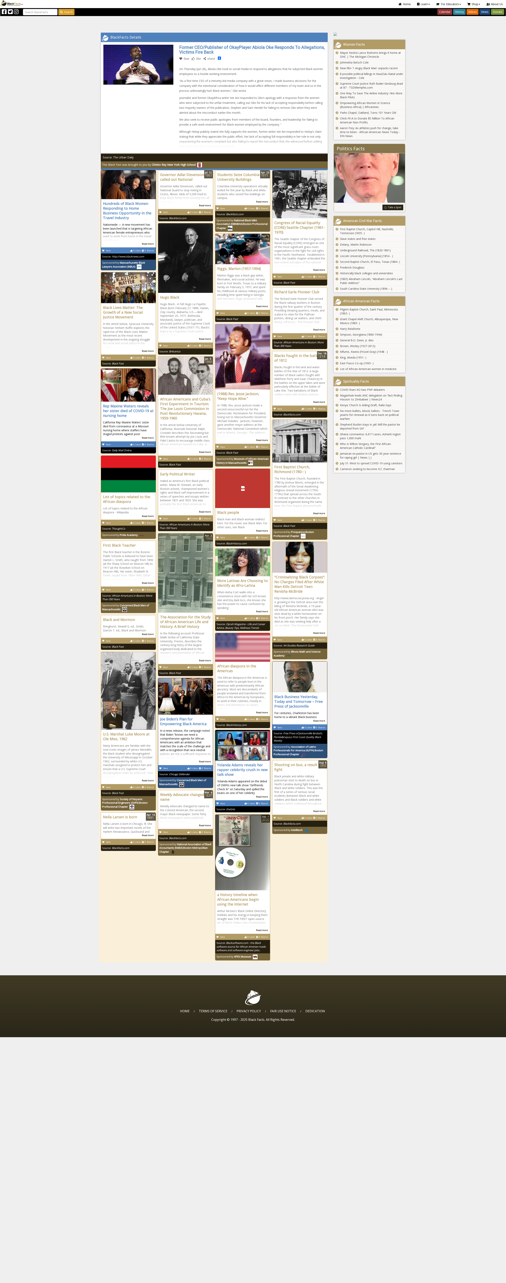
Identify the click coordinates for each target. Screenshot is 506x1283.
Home (407, 4)
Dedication (315, 1011)
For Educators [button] (450, 4)
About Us (497, 4)
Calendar (444, 12)
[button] (20, 1278)
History (459, 12)
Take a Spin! (394, 207)
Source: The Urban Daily (118, 157)
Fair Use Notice (283, 1011)
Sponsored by (123, 264)
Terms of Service (213, 1011)
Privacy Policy (249, 1011)
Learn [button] (424, 4)
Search (68, 12)
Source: (123, 256)
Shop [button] (475, 4)
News (484, 12)
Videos (472, 12)
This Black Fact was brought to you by (149, 165)
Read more (148, 243)
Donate (497, 12)
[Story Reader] (369, 34)
